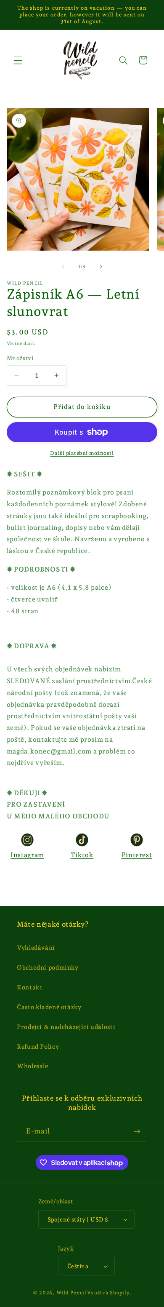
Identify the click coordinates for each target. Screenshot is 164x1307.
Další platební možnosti (82, 453)
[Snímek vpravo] (101, 266)
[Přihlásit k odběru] (137, 1131)
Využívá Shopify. (109, 1293)
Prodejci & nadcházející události (66, 1026)
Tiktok (82, 855)
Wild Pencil (71, 1293)
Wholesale (32, 1065)
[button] (17, 60)
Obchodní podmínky (48, 967)
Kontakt (29, 987)
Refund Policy (38, 1046)
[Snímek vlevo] (63, 266)
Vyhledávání (36, 947)
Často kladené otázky (49, 1006)
